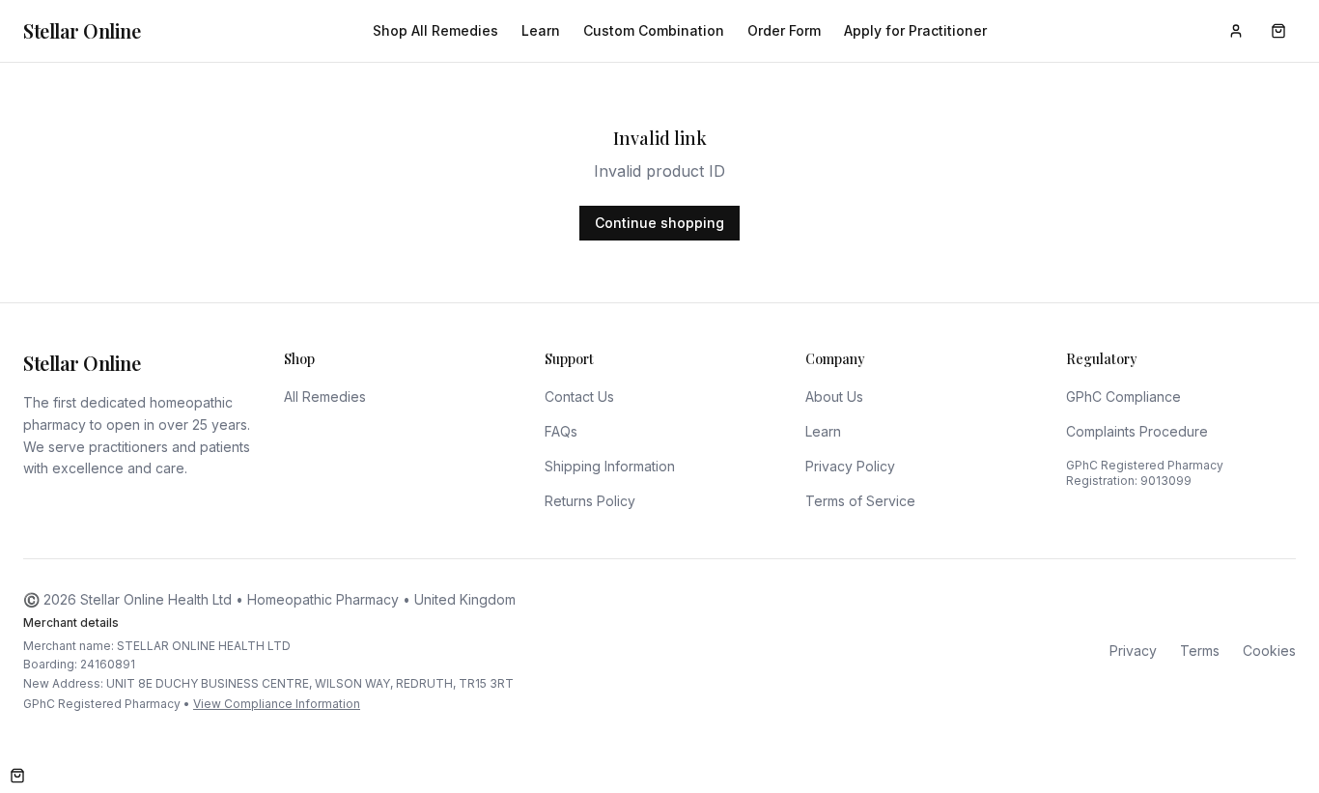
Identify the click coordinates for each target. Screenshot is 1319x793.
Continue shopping (659, 222)
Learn (540, 30)
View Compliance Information (276, 703)
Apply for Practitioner (915, 30)
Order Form (784, 30)
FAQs (561, 431)
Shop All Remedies (435, 30)
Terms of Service (860, 501)
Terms (1200, 650)
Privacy (1133, 650)
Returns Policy (590, 501)
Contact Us (579, 396)
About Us (834, 396)
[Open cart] (17, 775)
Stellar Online (81, 30)
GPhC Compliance (1123, 396)
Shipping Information (610, 466)
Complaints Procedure (1137, 431)
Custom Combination (653, 30)
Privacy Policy (850, 466)
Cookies (1269, 650)
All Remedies (325, 396)
